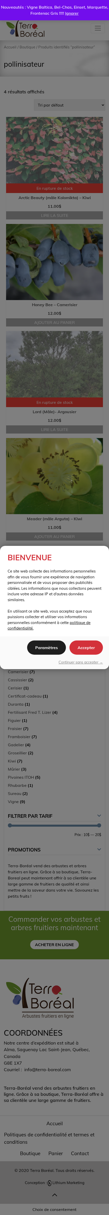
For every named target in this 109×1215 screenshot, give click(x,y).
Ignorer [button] (72, 13)
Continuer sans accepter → (81, 662)
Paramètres (46, 647)
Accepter (86, 647)
